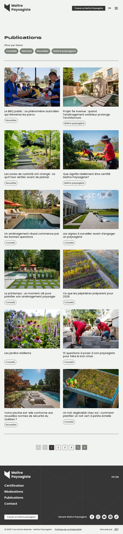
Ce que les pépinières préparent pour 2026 (88, 295)
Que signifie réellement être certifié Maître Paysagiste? (86, 175)
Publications (13, 497)
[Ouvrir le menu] (116, 8)
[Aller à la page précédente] (45, 448)
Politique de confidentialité (68, 529)
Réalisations (13, 491)
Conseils (11, 51)
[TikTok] (116, 517)
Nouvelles (42, 51)
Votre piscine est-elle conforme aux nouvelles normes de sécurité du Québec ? (28, 416)
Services (27, 51)
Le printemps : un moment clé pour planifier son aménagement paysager (30, 295)
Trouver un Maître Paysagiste (88, 8)
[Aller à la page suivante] (78, 448)
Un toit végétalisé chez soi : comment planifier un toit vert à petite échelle (88, 414)
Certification (14, 485)
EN (109, 8)
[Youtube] (104, 517)
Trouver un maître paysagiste (21, 517)
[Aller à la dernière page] (84, 448)
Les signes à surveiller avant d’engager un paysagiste (89, 235)
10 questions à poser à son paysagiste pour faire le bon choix (89, 354)
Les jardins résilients (17, 353)
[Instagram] (98, 517)
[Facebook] (92, 517)
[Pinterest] (110, 517)
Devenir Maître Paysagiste (72, 516)
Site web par (106, 529)
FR (113, 477)
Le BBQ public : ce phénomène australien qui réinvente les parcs (31, 112)
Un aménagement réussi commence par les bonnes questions (31, 235)
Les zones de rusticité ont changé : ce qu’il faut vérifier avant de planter (29, 175)
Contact (10, 503)
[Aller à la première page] (38, 448)
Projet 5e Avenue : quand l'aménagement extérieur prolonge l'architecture (86, 114)
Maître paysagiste (64, 51)
